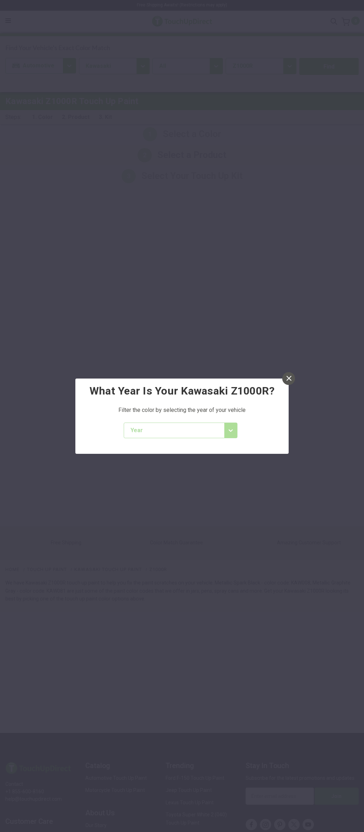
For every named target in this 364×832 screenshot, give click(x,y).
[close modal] (288, 378)
